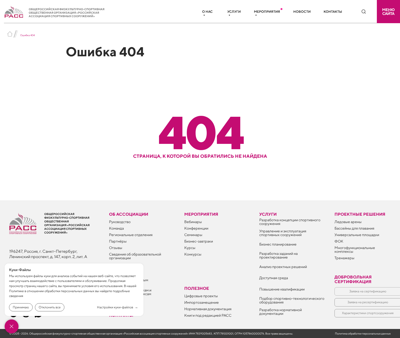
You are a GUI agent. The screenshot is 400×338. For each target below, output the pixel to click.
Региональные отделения (131, 235)
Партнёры (118, 241)
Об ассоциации (128, 214)
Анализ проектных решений (283, 267)
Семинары (193, 235)
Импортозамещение (201, 302)
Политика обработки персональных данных (363, 333)
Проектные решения (359, 214)
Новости (302, 11)
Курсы (189, 248)
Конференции (196, 228)
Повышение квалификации (282, 289)
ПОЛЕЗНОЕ (196, 288)
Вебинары (193, 222)
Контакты (333, 11)
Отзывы (115, 248)
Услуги (234, 11)
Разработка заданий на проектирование (278, 255)
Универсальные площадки (356, 235)
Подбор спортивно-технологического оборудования (291, 300)
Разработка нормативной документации (280, 312)
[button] (388, 11)
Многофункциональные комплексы (354, 250)
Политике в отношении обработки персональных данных (51, 291)
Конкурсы (192, 254)
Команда (116, 228)
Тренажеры (344, 258)
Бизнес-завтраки (198, 241)
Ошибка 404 (27, 35)
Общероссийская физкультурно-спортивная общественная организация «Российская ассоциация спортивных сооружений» (66, 12)
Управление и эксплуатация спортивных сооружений (282, 233)
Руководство (120, 222)
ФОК (338, 241)
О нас (207, 11)
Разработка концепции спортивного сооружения (289, 222)
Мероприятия (267, 11)
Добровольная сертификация (353, 279)
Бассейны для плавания (354, 228)
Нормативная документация (207, 309)
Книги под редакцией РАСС (207, 315)
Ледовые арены (348, 222)
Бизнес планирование (278, 244)
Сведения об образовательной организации (135, 256)
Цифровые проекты (201, 296)
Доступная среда (273, 278)
